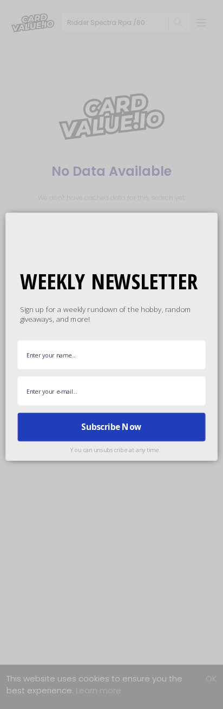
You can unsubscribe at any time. (115, 450)
